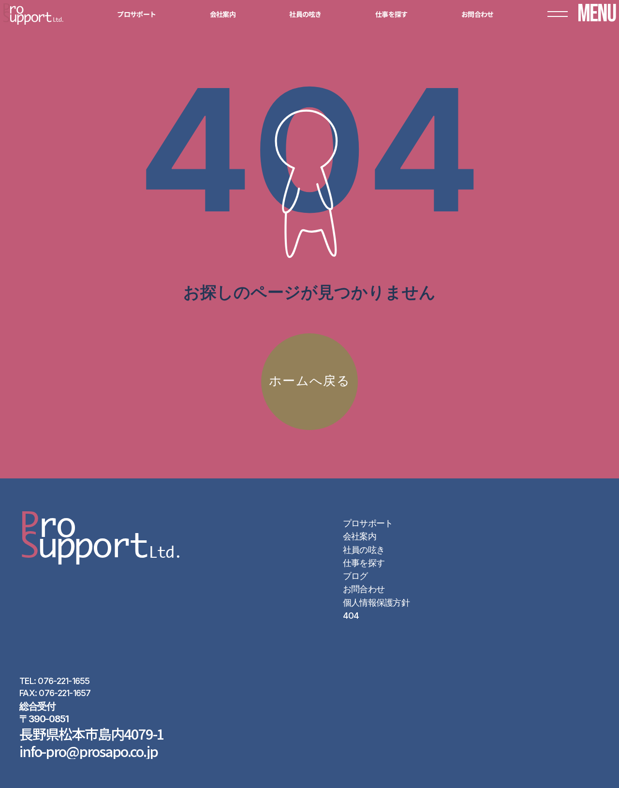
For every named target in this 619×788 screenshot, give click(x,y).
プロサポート (368, 523)
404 (351, 615)
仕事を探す (363, 563)
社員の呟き (363, 550)
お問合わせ (363, 589)
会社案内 (359, 536)
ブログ (355, 576)
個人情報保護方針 (376, 602)
